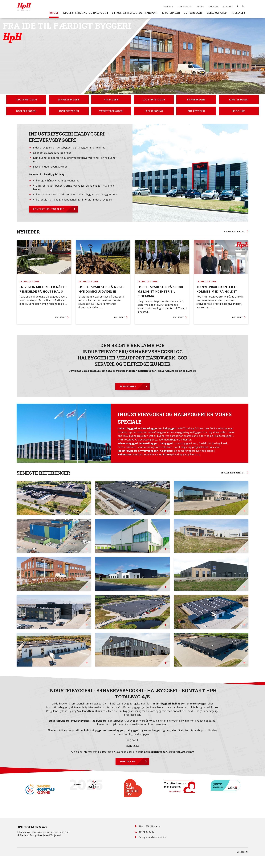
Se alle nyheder (234, 231)
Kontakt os (128, 761)
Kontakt (228, 6)
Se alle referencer (232, 472)
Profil (200, 6)
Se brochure (128, 386)
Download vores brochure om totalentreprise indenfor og (132, 370)
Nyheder (168, 6)
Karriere (213, 6)
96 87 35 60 (132, 746)
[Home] (24, 5)
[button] (97, 86)
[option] (39, 785)
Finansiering (185, 6)
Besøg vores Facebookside (152, 837)
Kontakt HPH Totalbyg (48, 209)
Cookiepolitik (242, 851)
